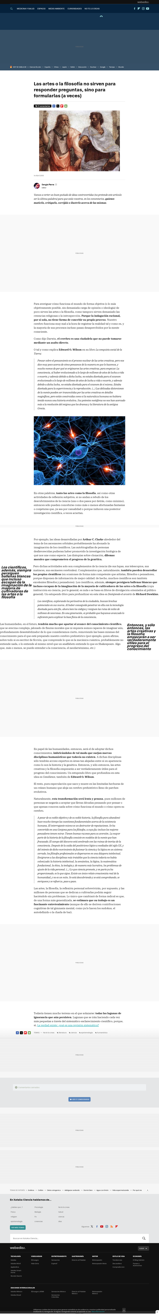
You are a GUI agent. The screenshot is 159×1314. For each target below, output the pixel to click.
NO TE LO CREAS (92, 8)
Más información (98, 1311)
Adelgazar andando (72, 1190)
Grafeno (31, 1190)
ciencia (74, 1032)
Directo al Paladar (79, 1260)
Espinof (54, 1263)
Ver (80, 1099)
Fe (36, 1216)
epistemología (87, 1032)
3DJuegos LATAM (37, 1291)
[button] (49, 184)
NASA (72, 67)
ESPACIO (41, 8)
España (47, 67)
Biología (38, 1212)
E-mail (65, 106)
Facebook (134, 8)
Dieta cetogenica (54, 1190)
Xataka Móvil (16, 1263)
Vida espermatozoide (120, 1190)
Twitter (57, 106)
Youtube (147, 8)
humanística (102, 1032)
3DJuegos (35, 1260)
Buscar (144, 1238)
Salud (60, 1212)
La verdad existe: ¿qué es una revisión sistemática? (68, 1025)
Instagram (143, 8)
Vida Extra (35, 1263)
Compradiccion (118, 1267)
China (56, 67)
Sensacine (55, 1260)
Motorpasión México (97, 1292)
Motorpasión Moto (99, 1263)
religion (14, 1216)
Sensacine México (58, 1291)
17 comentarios (44, 106)
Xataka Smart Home (16, 1271)
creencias (39, 1221)
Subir (141, 1248)
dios (60, 1221)
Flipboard (138, 8)
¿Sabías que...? (17, 1207)
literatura (62, 1032)
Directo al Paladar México (79, 1292)
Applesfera (15, 1267)
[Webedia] (143, 1)
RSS (112, 1226)
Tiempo (112, 67)
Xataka (13, 1260)
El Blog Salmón (138, 1260)
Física (13, 1212)
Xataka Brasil (16, 1295)
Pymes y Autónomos (137, 1264)
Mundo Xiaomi (16, 1276)
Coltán (41, 1190)
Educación (82, 67)
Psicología (39, 1207)
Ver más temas (17, 1227)
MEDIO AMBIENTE (56, 8)
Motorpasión (97, 1260)
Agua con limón (103, 1190)
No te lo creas (48, 1032)
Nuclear (93, 67)
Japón (64, 67)
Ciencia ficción (35, 67)
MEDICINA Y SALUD (25, 8)
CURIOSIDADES (75, 8)
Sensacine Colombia (55, 1296)
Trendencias (117, 1260)
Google (102, 67)
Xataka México (16, 1291)
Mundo (121, 67)
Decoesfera (117, 1263)
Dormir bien (88, 1190)
